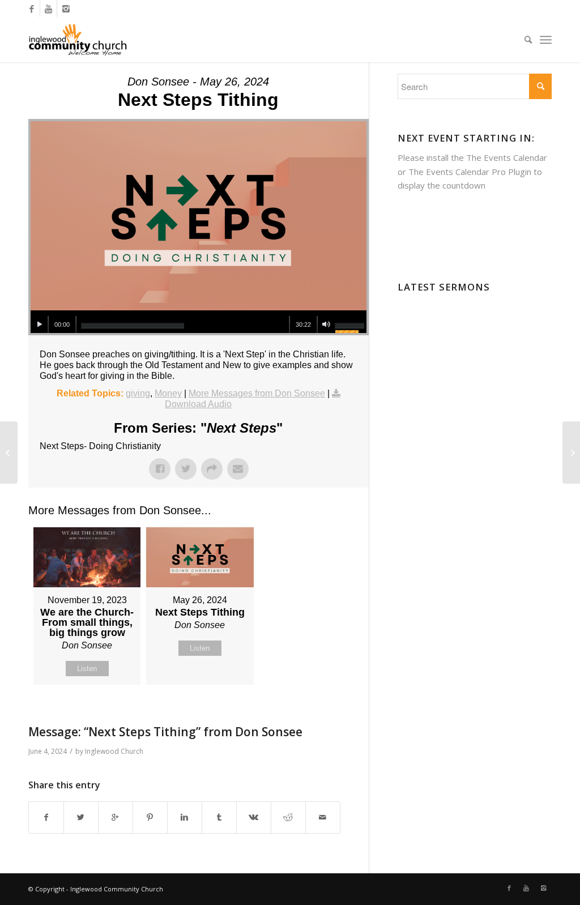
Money (168, 393)
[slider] (132, 325)
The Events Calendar (506, 157)
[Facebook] (31, 8)
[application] (198, 321)
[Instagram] (65, 8)
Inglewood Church (114, 751)
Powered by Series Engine (327, 713)
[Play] (39, 324)
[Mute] (326, 324)
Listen (87, 668)
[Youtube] (48, 8)
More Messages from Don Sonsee (257, 393)
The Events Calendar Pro (457, 171)
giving (138, 393)
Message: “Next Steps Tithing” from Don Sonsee (165, 732)
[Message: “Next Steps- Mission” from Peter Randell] (9, 452)
